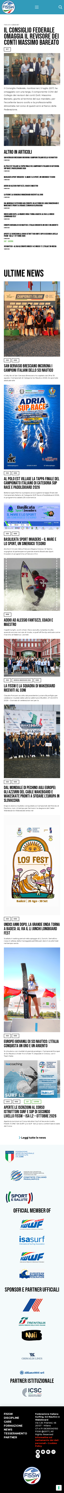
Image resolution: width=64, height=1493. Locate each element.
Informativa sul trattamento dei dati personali (46, 1440)
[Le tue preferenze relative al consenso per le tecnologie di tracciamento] (59, 1488)
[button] (36, 7)
